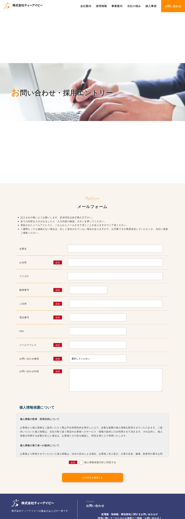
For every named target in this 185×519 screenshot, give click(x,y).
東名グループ (48, 510)
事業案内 (117, 6)
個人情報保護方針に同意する (93, 462)
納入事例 (151, 6)
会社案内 (85, 6)
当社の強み (134, 6)
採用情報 (101, 6)
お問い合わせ (173, 6)
